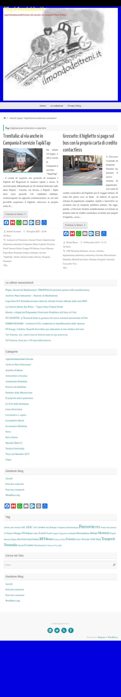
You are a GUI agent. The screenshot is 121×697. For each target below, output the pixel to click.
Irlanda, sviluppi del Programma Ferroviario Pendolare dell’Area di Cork (41, 312)
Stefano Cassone (14, 231)
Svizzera (70, 539)
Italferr (35, 533)
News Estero (12, 437)
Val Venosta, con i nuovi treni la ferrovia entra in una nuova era (37, 334)
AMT (22, 527)
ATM (35, 527)
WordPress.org (13, 495)
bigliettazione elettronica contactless (79, 255)
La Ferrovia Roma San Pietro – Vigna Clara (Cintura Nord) (34, 306)
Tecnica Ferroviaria (15, 448)
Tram (98, 539)
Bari (47, 527)
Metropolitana (82, 533)
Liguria (56, 533)
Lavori (42, 533)
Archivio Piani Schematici (18, 364)
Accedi (9, 478)
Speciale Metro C (14, 442)
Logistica (63, 533)
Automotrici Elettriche (16, 381)
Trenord (21, 545)
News (8, 235)
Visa (75, 263)
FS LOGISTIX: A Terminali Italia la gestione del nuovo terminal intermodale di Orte (47, 317)
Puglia (26, 252)
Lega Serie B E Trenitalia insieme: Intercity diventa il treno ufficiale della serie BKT (46, 301)
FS (5, 533)
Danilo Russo (72, 242)
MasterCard (77, 259)
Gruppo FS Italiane (31, 248)
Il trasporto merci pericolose (19, 398)
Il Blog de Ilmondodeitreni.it (24, 9)
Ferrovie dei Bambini (16, 386)
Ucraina (28, 545)
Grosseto (99, 255)
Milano (94, 533)
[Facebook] (71, 630)
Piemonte (18, 252)
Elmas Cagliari (39, 244)
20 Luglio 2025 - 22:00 (36, 231)
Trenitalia (7, 261)
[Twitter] (57, 630)
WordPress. (113, 637)
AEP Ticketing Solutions (77, 250)
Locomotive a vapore (16, 414)
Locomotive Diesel (15, 420)
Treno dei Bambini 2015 (17, 453)
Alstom (7, 527)
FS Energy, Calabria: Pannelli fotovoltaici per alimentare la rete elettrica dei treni (45, 329)
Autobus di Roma (14, 370)
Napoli (113, 533)
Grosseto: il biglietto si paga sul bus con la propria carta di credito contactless (90, 143)
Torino (78, 539)
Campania (27, 244)
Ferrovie (51, 244)
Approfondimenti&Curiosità (19, 358)
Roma (49, 539)
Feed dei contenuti (15, 483)
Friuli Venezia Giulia (12, 248)
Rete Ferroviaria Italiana (28, 539)
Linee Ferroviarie (14, 409)
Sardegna (34, 252)
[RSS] (64, 630)
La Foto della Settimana (17, 403)
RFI (42, 538)
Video (9, 459)
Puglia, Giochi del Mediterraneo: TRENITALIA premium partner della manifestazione (48, 289)
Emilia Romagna (72, 527)
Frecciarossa (111, 527)
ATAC (29, 527)
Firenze (103, 527)
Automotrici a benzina (16, 375)
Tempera (101, 637)
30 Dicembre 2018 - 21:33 (94, 242)
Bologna (53, 527)
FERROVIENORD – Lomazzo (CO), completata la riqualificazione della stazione (45, 323)
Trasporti (46, 256)
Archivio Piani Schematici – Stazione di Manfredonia (32, 295)
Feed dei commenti (15, 489)
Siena (85, 259)
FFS (97, 527)
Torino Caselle (27, 256)
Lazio (42, 248)
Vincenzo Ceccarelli (54, 545)
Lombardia (72, 533)
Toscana (37, 256)
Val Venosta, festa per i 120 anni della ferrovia (28, 340)
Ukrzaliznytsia (40, 545)
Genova (9, 533)
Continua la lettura (14, 214)
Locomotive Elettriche (16, 426)
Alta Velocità (15, 527)
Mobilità (103, 533)
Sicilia (17, 256)
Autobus (100, 250)
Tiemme (92, 259)
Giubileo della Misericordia (19, 392)
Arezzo (92, 250)
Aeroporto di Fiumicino (17, 239)
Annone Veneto (35, 239)
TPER (92, 539)
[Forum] (50, 630)
